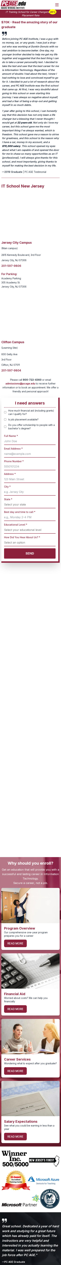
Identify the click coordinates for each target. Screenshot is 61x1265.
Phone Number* (14, 461)
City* (7, 486)
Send (30, 553)
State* (8, 499)
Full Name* (11, 435)
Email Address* (13, 448)
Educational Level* (15, 524)
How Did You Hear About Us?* (22, 537)
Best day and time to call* (19, 511)
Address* (10, 473)
